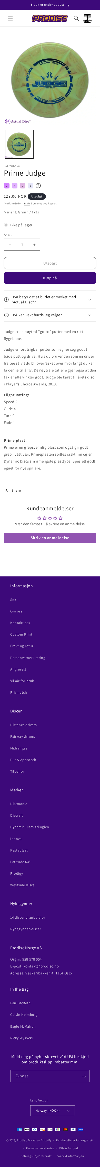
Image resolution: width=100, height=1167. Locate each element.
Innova (16, 838)
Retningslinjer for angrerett (75, 1140)
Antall (8, 234)
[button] (10, 18)
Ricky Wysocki (21, 1038)
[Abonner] (83, 1076)
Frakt (27, 203)
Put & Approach (23, 759)
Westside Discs (22, 885)
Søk (13, 599)
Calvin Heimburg (24, 1014)
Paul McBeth (20, 1003)
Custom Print (21, 634)
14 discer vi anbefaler (27, 917)
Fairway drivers (22, 736)
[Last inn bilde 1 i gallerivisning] (19, 144)
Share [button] (16, 490)
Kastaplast (19, 850)
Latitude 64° (20, 862)
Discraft (16, 815)
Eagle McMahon (23, 1026)
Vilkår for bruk (22, 681)
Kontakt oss (20, 622)
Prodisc (22, 1140)
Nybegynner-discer (25, 929)
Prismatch (18, 692)
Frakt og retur (21, 646)
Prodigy (16, 873)
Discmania (18, 803)
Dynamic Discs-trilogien (29, 827)
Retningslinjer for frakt (36, 1156)
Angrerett (18, 669)
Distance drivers (23, 724)
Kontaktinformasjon (70, 1156)
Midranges (18, 748)
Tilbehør (17, 771)
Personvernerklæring (27, 657)
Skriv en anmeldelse (50, 537)
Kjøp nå (50, 277)
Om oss (16, 611)
